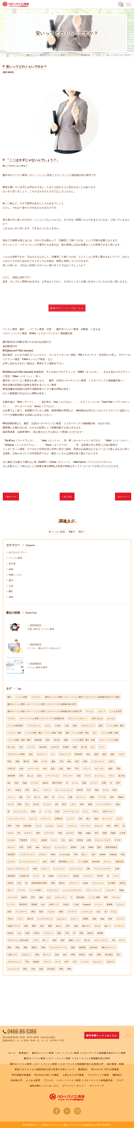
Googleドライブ (14, 925)
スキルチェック (14, 961)
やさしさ (98, 825)
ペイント (87, 768)
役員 (42, 925)
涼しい (10, 890)
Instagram (113, 854)
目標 (26, 925)
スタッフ (102, 711)
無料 (75, 725)
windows (103, 854)
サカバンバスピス (102, 839)
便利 (46, 797)
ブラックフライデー (102, 868)
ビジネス (11, 861)
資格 (11, 596)
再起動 (36, 961)
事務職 (109, 904)
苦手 (33, 897)
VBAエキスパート (109, 947)
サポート (74, 918)
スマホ (44, 761)
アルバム (116, 897)
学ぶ (27, 804)
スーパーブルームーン (29, 861)
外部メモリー (108, 811)
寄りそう (47, 954)
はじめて (70, 832)
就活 (39, 775)
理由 (94, 918)
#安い (82, 531)
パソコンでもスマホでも (47, 219)
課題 (73, 947)
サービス (90, 711)
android (45, 782)
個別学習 (23, 904)
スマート (47, 789)
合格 (60, 832)
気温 (17, 947)
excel (11, 569)
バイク (116, 875)
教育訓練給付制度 (39, 882)
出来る (18, 789)
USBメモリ (86, 925)
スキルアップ (64, 754)
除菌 (66, 739)
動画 (41, 911)
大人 (93, 746)
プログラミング (87, 725)
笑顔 (108, 825)
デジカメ (35, 782)
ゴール (58, 961)
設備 (84, 782)
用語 (55, 940)
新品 (53, 768)
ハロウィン (72, 825)
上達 (82, 847)
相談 (59, 933)
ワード (102, 746)
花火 (93, 854)
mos (9, 782)
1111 (18, 832)
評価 (85, 761)
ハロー (73, 804)
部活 (64, 804)
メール (36, 875)
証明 (29, 847)
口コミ (48, 725)
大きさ (97, 925)
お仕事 (122, 832)
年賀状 (66, 746)
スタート (47, 961)
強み (65, 954)
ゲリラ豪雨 (83, 861)
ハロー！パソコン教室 (108, 739)
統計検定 (93, 947)
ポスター (28, 832)
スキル (10, 832)
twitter (53, 854)
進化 (91, 954)
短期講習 (11, 854)
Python (121, 890)
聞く (119, 954)
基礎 (92, 797)
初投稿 (80, 839)
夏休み (62, 882)
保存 (112, 797)
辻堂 (11, 585)
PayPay (113, 832)
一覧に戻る (67, 496)
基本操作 (43, 746)
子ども (114, 911)
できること (26, 954)
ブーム (61, 797)
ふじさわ (49, 825)
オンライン (99, 775)
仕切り (111, 761)
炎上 (49, 897)
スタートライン (101, 940)
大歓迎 (66, 904)
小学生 (58, 725)
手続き (10, 918)
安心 (98, 911)
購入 (88, 818)
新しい (46, 940)
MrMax (91, 847)
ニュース (70, 818)
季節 (9, 825)
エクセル (111, 718)
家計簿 (30, 918)
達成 (76, 925)
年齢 (97, 789)
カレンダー (99, 768)
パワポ (36, 940)
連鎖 (25, 947)
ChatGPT (24, 897)
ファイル (21, 890)
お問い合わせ (97, 718)
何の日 (36, 804)
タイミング (107, 818)
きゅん (60, 825)
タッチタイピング (45, 918)
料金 (9, 761)
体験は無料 (18, 277)
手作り (96, 811)
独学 (48, 739)
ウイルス (120, 904)
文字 (75, 961)
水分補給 (111, 882)
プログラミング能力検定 (18, 940)
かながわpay (64, 854)
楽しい (84, 854)
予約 (67, 933)
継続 (9, 947)
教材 (43, 947)
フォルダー (110, 890)
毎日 (77, 761)
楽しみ (30, 775)
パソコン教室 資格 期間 (19, 739)
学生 (88, 754)
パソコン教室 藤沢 (15, 725)
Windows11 (87, 904)
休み (43, 904)
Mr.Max (51, 875)
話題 (89, 839)
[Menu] (128, 4)
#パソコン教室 (57, 531)
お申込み (46, 281)
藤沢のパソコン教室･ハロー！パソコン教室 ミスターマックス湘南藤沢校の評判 (42, 704)
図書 (105, 832)
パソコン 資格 (14, 732)
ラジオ (10, 804)
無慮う (34, 947)
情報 (17, 761)
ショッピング (13, 968)
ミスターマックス (27, 854)
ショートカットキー (16, 818)
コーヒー (94, 782)
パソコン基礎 (94, 897)
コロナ (121, 754)
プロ (28, 797)
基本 (82, 804)
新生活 (90, 933)
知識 (41, 968)
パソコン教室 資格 (109, 732)
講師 (96, 754)
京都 (117, 868)
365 (113, 940)
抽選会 (76, 875)
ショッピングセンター (72, 890)
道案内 (73, 847)
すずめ (117, 839)
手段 (27, 961)
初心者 (12, 563)
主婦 (17, 825)
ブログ (119, 818)
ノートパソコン (52, 775)
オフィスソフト (20, 811)
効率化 (10, 933)
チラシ (34, 839)
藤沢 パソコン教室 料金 (77, 732)
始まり (59, 925)
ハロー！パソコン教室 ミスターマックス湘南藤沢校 (41, 718)
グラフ (20, 918)
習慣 (69, 968)
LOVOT (35, 868)
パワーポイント (34, 725)
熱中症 (122, 882)
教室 (34, 925)
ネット (86, 811)
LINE (88, 868)
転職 (104, 782)
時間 (73, 954)
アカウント (88, 875)
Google (88, 832)
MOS (11, 591)
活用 (21, 847)
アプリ (88, 775)
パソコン (31, 746)
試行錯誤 (51, 968)
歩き (19, 882)
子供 (61, 761)
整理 (61, 911)
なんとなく (97, 961)
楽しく (36, 789)
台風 (61, 768)
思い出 (87, 940)
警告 (118, 768)
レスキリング (86, 911)
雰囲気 (85, 918)
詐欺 (45, 861)
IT (71, 897)
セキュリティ (61, 897)
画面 (27, 933)
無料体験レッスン (66, 861)
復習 (25, 968)
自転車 (10, 882)
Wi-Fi (45, 768)
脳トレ (107, 925)
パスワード (72, 911)
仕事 (21, 768)
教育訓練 (80, 897)
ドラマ (38, 825)
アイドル (102, 797)
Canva (102, 918)
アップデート (21, 911)
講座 (75, 746)
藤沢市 (26, 761)
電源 (50, 925)
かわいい (11, 847)
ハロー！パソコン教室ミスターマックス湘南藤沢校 (56, 175)
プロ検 (76, 904)
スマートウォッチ (71, 811)
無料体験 (11, 775)
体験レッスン (15, 574)
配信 (99, 847)
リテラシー (48, 933)
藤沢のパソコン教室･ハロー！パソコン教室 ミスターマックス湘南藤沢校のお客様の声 (45, 711)
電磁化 (121, 797)
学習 (21, 775)
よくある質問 (115, 711)
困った (37, 797)
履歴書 (100, 933)
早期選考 (23, 839)
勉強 (110, 768)
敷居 (90, 804)
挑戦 (53, 882)
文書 (70, 797)
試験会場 (119, 861)
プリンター (68, 775)
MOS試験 (38, 739)
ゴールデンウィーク (58, 947)
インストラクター (103, 804)
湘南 (41, 897)
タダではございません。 (62, 191)
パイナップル (33, 768)
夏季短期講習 (111, 847)
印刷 (37, 954)
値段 (104, 754)
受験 (80, 832)
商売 (19, 804)
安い (95, 732)
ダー (9, 789)
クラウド (120, 918)
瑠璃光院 (11, 875)
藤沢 (11, 580)
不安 (77, 768)
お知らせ (110, 961)
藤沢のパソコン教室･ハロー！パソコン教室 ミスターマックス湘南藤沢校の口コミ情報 (82, 696)
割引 (68, 925)
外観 (123, 854)
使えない (47, 847)
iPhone (25, 782)
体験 (112, 754)
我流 (81, 933)
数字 (67, 961)
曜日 (116, 825)
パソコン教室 (15, 557)
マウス (111, 775)
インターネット (98, 761)
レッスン (11, 904)
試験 (53, 861)
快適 (57, 811)
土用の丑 (11, 768)
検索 (33, 811)
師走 (38, 832)
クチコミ (107, 861)
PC (53, 797)
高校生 (82, 954)
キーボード (119, 925)
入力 (19, 933)
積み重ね (109, 954)
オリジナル (12, 897)
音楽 (16, 782)
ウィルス (47, 804)
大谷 (63, 839)
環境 (33, 911)
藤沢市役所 (57, 782)
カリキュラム (52, 890)
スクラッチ (74, 882)
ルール (75, 782)
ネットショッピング (64, 789)
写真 (79, 775)
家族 (96, 818)
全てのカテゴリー (18, 552)
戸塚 (75, 854)
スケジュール (97, 882)
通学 (106, 897)
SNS (20, 797)
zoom (37, 847)
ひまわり (43, 854)
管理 (99, 954)
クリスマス (49, 832)
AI (43, 875)
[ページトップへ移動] (127, 1035)
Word (115, 789)
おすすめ (55, 746)
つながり (51, 911)
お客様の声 (24, 875)
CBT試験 (82, 947)
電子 (97, 832)
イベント (98, 904)
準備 (61, 968)
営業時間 (78, 754)
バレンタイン (63, 875)
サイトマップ (97, 1085)
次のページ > (123, 496)
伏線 (118, 804)
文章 (33, 968)
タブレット (45, 818)
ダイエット (81, 797)
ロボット (45, 868)
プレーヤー (86, 825)
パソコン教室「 (36, 890)
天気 (80, 818)
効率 (110, 918)
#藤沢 (72, 531)
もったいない (60, 847)
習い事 (84, 746)
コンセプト (36, 696)
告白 (71, 839)
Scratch (85, 882)
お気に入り (12, 954)
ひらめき (11, 839)
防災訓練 (27, 825)
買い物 (121, 775)
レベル (48, 811)
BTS (56, 804)
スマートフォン (76, 868)
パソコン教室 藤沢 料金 (83, 739)
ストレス (33, 818)
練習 (63, 940)
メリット (11, 797)
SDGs (69, 768)
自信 (57, 954)
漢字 (27, 789)
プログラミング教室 (16, 754)
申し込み (11, 746)
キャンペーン (59, 868)
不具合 (36, 933)
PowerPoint (95, 861)
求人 (21, 746)
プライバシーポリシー (77, 718)
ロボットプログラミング (18, 868)
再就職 (34, 904)
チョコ (54, 839)
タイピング (42, 754)
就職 (35, 761)
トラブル (85, 961)
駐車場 (80, 789)
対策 (9, 911)
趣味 (53, 761)
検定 (31, 754)
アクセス (11, 718)
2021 (118, 782)
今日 (89, 789)
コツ (53, 754)
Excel (69, 761)
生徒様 (44, 839)
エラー (122, 940)
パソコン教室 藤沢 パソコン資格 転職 (43, 732)
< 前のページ (10, 496)
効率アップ (54, 904)
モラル (106, 789)
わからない (61, 918)
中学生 (100, 875)
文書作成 (58, 818)
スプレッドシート (93, 890)
